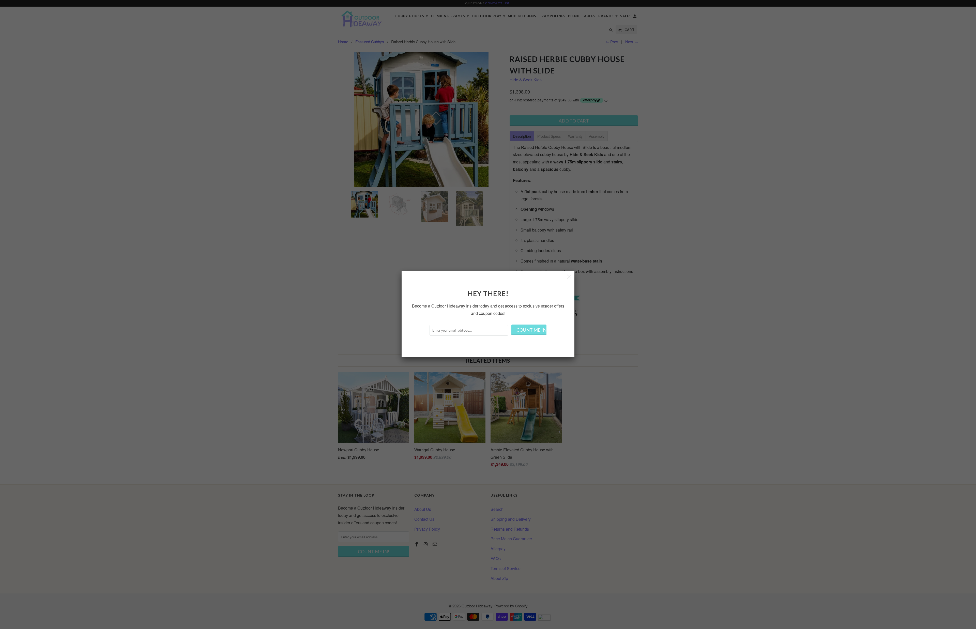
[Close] (569, 276)
